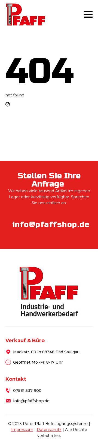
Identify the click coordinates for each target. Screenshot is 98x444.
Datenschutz (49, 429)
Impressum (22, 429)
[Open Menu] (88, 14)
